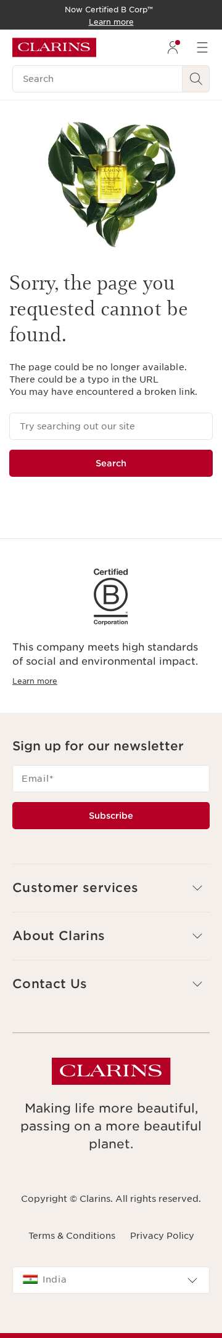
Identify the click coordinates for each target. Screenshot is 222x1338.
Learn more (34, 681)
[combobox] (111, 1280)
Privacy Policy (162, 1236)
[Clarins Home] (54, 47)
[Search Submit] (196, 78)
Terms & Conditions (71, 1236)
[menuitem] (172, 47)
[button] (111, 888)
